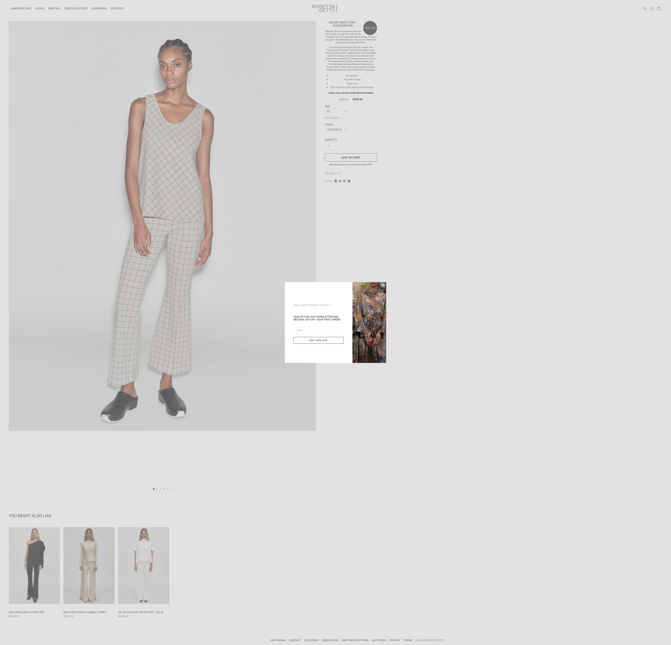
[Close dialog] (383, 285)
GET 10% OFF (318, 340)
